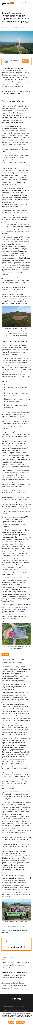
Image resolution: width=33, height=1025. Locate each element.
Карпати (25, 930)
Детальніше (20, 1022)
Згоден (11, 1022)
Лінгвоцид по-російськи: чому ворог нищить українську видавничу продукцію (16, 965)
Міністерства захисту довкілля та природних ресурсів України (15, 740)
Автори (22, 1003)
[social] (8, 947)
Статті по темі (6, 957)
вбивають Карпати (8, 73)
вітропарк (4, 932)
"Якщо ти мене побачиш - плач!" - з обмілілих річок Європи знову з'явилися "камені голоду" (15, 975)
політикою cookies (26, 1018)
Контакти (12, 1003)
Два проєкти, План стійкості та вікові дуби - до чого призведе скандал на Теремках (13, 985)
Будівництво (17, 930)
